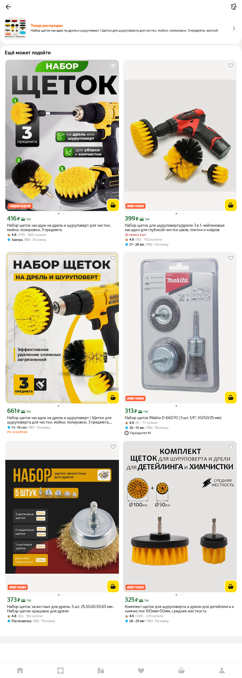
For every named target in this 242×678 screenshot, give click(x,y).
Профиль (222, 671)
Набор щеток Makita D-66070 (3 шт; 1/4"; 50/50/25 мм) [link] (173, 418)
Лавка (101, 671)
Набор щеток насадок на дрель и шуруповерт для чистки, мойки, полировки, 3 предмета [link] (59, 227)
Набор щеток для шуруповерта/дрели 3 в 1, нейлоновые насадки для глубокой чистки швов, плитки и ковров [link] (175, 227)
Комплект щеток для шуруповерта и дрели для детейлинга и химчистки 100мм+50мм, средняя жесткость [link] (179, 608)
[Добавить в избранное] (113, 65)
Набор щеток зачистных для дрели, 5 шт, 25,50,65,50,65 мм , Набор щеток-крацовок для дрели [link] (60, 608)
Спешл (60, 671)
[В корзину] (113, 205)
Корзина (181, 671)
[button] (8, 6)
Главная (20, 671)
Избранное (141, 671)
